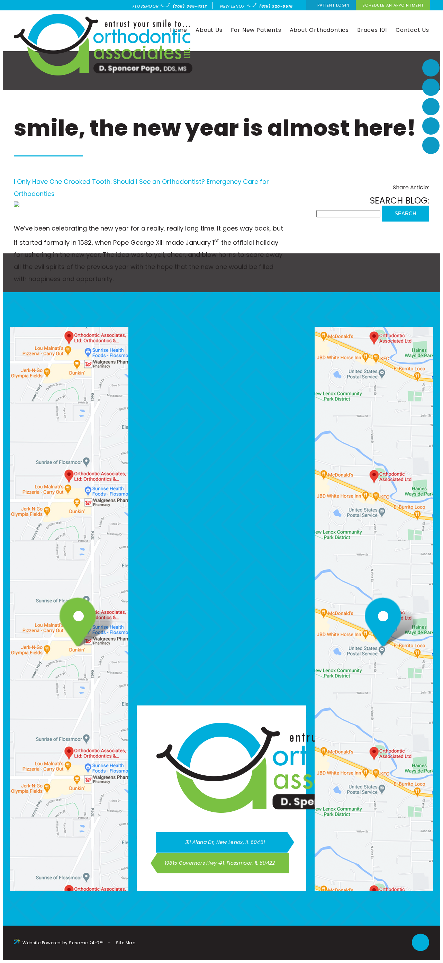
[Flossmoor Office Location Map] (73, 623)
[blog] (431, 145)
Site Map (126, 943)
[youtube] (431, 106)
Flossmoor (146, 6)
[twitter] (431, 126)
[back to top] (420, 943)
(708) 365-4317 (190, 6)
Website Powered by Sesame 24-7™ (62, 943)
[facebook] (431, 67)
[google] (431, 87)
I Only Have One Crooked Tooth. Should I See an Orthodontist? (109, 181)
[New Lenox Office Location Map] (378, 623)
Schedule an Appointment (393, 5)
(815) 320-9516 (276, 6)
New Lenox (232, 6)
